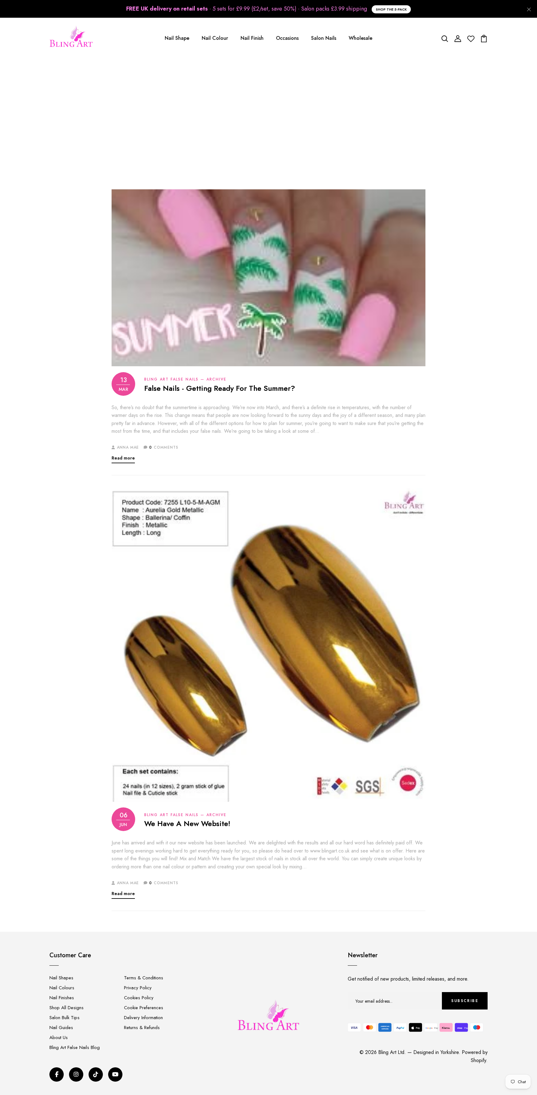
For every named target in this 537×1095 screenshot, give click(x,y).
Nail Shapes (61, 977)
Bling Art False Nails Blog (74, 1047)
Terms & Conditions (143, 977)
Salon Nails (323, 38)
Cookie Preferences (143, 1007)
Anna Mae (128, 447)
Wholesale (360, 38)
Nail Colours (61, 987)
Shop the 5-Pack (391, 9)
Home (221, 123)
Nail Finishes (61, 997)
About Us (58, 1037)
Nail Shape (177, 38)
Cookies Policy (139, 997)
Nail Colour (215, 38)
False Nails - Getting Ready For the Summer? (219, 388)
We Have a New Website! (187, 823)
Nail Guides (61, 1027)
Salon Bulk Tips (64, 1017)
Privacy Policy (138, 987)
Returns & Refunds (142, 1027)
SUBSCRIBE (464, 1001)
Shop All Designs (66, 1007)
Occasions (287, 38)
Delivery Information (143, 1017)
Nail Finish (252, 38)
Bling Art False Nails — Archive (271, 123)
